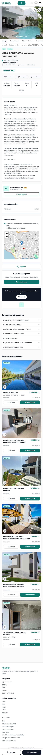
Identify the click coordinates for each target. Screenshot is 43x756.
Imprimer (36, 77)
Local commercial (8, 693)
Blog (3, 721)
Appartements (7, 682)
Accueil (4, 45)
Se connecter (21, 282)
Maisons (4, 685)
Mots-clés (5, 732)
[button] (21, 243)
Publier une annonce (9, 724)
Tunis (3, 701)
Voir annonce (30, 402)
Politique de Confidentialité (11, 738)
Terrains (4, 690)
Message (33, 752)
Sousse (4, 707)
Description (14, 41)
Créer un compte (8, 727)
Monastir (5, 713)
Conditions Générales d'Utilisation (13, 735)
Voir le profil (22, 194)
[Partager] (35, 10)
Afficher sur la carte (9, 63)
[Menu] (40, 3)
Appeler (23, 267)
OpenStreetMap (34, 258)
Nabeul (11, 45)
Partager (22, 77)
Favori (12, 402)
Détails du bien (27, 41)
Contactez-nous (7, 729)
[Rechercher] (22, 3)
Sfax (3, 704)
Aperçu (4, 41)
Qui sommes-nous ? (9, 741)
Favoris (9, 77)
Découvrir (21, 297)
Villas (3, 687)
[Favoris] (39, 10)
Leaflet (26, 258)
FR (31, 3)
